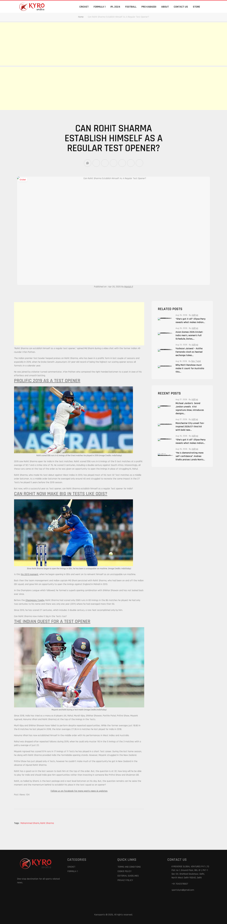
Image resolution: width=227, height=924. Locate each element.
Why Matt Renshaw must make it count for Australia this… (190, 368)
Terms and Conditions (129, 866)
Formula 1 (99, 6)
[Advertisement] (92, 44)
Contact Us (181, 6)
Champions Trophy (34, 600)
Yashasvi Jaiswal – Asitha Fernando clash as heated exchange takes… (189, 352)
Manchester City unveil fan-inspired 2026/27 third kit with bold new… (190, 427)
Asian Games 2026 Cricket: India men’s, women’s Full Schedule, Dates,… (189, 335)
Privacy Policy (125, 880)
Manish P (128, 286)
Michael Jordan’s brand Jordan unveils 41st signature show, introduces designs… (190, 408)
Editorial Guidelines (128, 875)
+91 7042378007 (180, 883)
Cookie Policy (124, 871)
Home (81, 16)
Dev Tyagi (196, 361)
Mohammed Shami (30, 823)
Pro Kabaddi (148, 6)
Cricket (84, 6)
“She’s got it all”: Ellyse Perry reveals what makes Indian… (190, 320)
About (165, 6)
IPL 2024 (115, 6)
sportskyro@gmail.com (183, 890)
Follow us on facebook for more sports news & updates (79, 791)
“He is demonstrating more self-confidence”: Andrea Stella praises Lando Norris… (190, 456)
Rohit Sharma (47, 823)
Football (131, 6)
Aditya (195, 315)
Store (196, 6)
